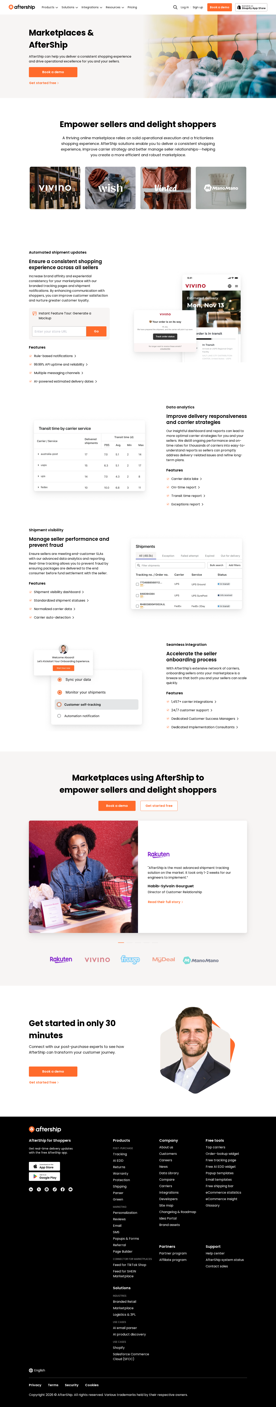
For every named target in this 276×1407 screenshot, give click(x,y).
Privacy (35, 1385)
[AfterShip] (23, 7)
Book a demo (219, 7)
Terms (53, 1385)
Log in (185, 7)
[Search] (175, 7)
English (39, 1370)
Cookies (92, 1385)
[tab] (121, 942)
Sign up (198, 7)
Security (72, 1385)
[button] (66, 959)
